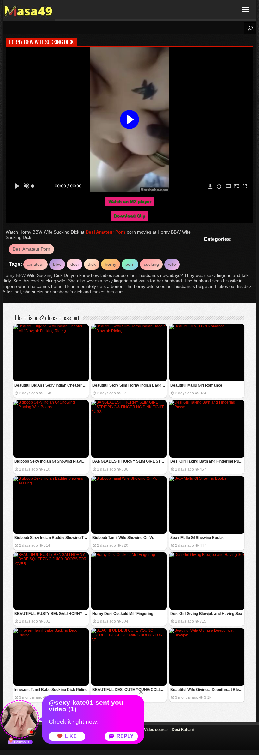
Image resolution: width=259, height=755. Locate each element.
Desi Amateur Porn (105, 231)
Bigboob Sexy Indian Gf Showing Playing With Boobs (51, 461)
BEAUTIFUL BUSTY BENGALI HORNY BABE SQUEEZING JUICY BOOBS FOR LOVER (51, 614)
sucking (151, 264)
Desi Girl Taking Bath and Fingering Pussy (207, 461)
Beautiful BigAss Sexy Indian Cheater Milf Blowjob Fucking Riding (51, 385)
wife (172, 264)
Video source (156, 730)
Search (250, 28)
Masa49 (29, 9)
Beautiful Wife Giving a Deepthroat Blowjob (207, 689)
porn (130, 264)
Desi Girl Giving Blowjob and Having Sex (206, 614)
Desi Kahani (183, 730)
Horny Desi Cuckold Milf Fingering (122, 614)
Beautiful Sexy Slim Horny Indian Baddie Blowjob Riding (129, 385)
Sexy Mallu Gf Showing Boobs (197, 537)
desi (74, 264)
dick (92, 264)
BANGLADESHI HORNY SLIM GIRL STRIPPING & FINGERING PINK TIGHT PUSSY (129, 461)
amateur (35, 264)
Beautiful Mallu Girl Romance (196, 385)
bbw (57, 264)
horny (110, 264)
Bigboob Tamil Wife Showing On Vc (123, 537)
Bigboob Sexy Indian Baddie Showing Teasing (51, 537)
